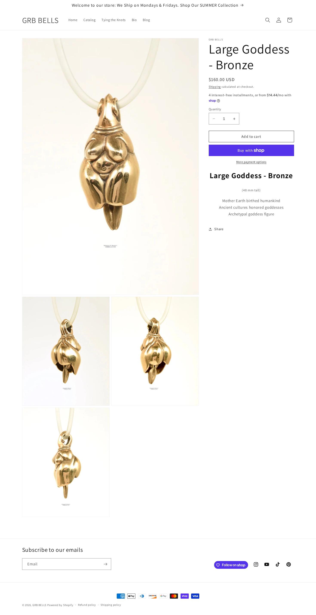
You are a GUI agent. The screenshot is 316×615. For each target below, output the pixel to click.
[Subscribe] (105, 564)
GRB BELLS (39, 605)
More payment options (251, 162)
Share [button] (218, 229)
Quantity (215, 109)
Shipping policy (111, 605)
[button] (267, 20)
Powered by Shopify (60, 605)
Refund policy (87, 605)
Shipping (215, 87)
